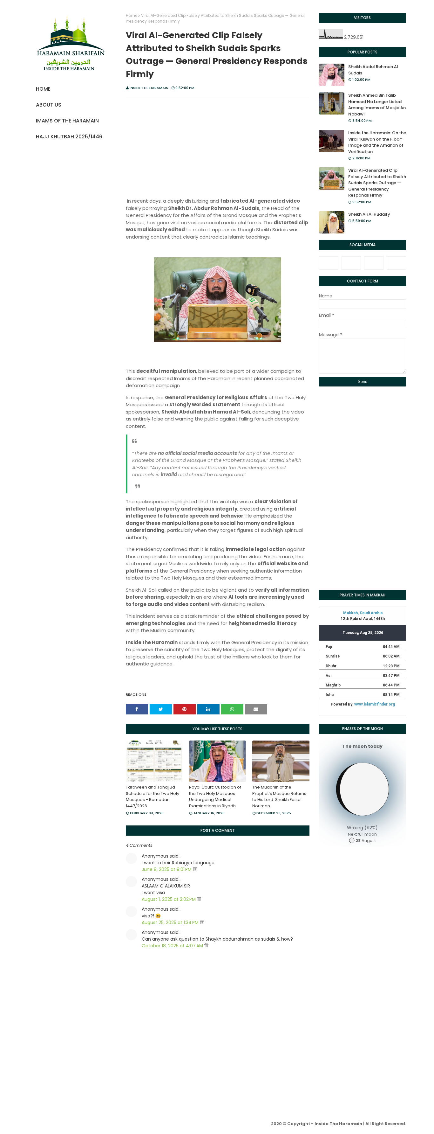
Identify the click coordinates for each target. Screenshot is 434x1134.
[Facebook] (328, 263)
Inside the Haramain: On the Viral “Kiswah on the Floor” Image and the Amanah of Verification (377, 142)
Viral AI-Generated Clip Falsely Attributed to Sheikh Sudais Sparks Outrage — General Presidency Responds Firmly (377, 182)
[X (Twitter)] (351, 263)
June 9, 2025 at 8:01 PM (167, 869)
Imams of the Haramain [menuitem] (67, 120)
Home (131, 15)
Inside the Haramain (149, 87)
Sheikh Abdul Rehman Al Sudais (373, 70)
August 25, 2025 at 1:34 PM (171, 922)
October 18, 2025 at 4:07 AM (173, 946)
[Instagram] (373, 263)
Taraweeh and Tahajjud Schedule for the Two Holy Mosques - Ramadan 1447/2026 (152, 796)
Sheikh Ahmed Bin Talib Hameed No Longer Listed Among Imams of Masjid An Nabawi (377, 104)
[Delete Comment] (195, 869)
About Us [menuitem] (48, 104)
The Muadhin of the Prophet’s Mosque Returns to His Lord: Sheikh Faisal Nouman (279, 796)
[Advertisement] (217, 148)
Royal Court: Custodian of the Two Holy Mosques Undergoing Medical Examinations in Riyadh (215, 796)
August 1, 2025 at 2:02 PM (169, 899)
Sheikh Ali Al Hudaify (369, 214)
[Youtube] (396, 263)
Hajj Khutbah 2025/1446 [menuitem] (69, 136)
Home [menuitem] (43, 89)
